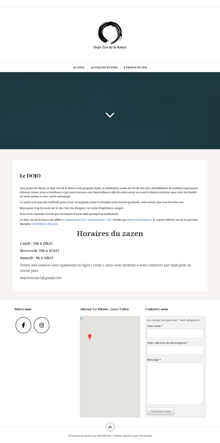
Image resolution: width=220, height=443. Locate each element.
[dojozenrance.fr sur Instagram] (41, 325)
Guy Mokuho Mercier (44, 223)
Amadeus (128, 435)
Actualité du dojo (104, 67)
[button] (90, 337)
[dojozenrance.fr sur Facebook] (23, 325)
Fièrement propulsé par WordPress (89, 435)
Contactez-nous (160, 411)
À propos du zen (135, 67)
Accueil (79, 67)
